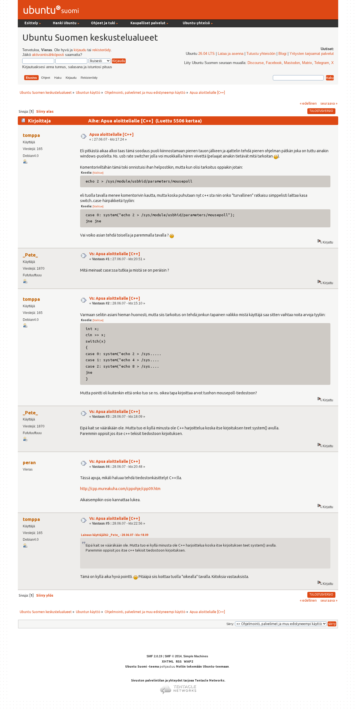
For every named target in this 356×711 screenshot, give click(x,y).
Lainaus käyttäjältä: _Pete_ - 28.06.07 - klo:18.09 (114, 535)
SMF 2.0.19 (154, 656)
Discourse (256, 63)
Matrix (307, 63)
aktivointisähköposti (48, 55)
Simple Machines (195, 656)
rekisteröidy (101, 50)
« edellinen (308, 103)
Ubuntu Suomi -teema (142, 666)
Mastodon (292, 63)
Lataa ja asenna (230, 54)
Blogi (282, 54)
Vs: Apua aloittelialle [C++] (114, 254)
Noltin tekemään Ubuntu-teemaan (202, 666)
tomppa (31, 135)
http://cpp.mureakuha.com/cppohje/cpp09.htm (120, 488)
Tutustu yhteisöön (260, 54)
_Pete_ (30, 254)
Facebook (274, 63)
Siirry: (230, 624)
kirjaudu (80, 50)
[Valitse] (98, 172)
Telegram (321, 63)
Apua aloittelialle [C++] (111, 134)
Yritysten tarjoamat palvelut (312, 54)
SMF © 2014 (173, 656)
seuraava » (328, 103)
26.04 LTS (206, 54)
